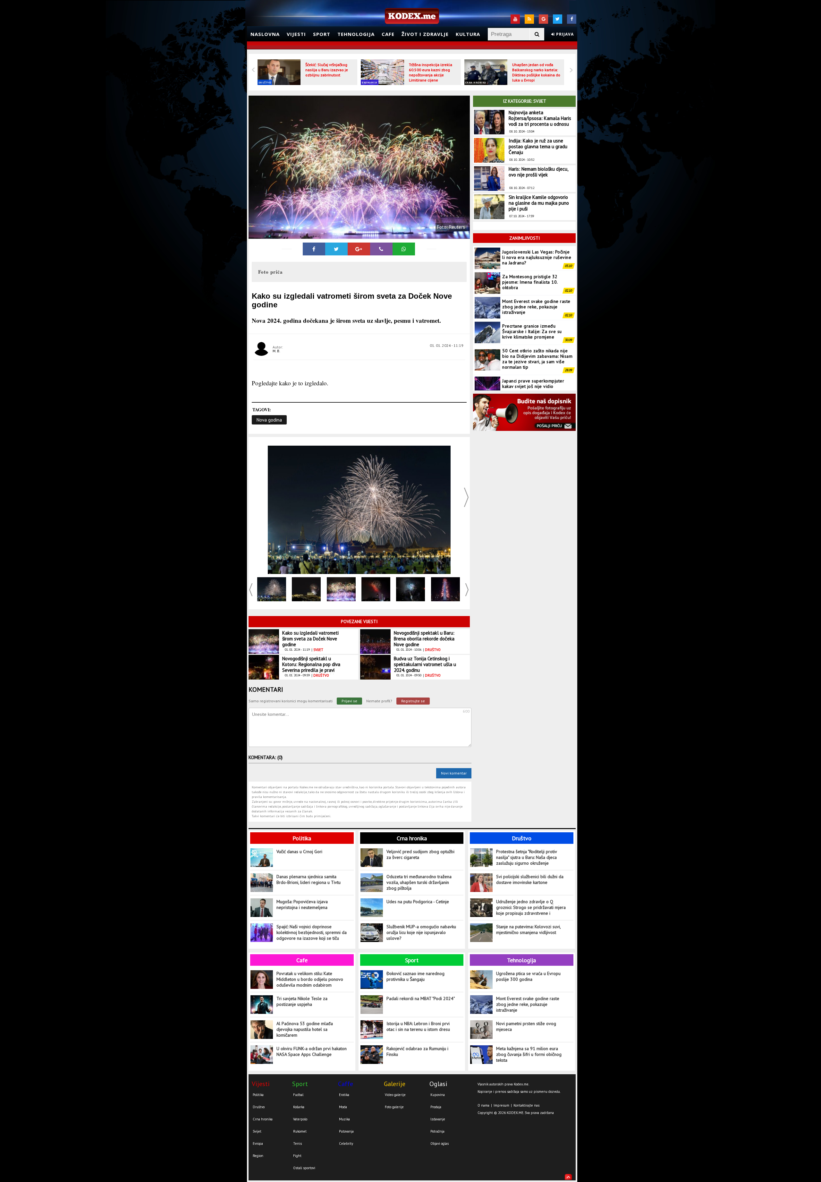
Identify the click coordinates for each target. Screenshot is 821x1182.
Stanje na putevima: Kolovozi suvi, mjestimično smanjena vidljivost (528, 929)
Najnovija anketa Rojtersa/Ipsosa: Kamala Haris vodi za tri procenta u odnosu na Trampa (540, 121)
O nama (483, 1105)
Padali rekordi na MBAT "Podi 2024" (420, 998)
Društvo (264, 82)
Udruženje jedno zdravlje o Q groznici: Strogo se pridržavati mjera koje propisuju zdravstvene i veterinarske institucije (531, 907)
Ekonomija (369, 82)
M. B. (276, 350)
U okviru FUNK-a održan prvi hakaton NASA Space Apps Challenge (311, 1051)
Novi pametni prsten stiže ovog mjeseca (526, 1026)
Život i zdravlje (425, 34)
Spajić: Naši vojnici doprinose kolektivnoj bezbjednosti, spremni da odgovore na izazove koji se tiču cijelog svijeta (311, 932)
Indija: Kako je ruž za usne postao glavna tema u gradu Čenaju (538, 146)
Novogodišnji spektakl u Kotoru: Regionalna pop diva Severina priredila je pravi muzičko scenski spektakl (311, 667)
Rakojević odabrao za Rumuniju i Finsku (417, 1051)
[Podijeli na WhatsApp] (404, 249)
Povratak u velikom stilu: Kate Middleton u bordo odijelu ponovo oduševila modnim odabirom (309, 979)
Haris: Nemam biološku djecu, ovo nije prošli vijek (538, 172)
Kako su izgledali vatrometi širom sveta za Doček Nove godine (310, 638)
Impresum (501, 1105)
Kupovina (437, 1094)
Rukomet (300, 1131)
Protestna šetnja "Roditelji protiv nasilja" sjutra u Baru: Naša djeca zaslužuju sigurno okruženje (526, 857)
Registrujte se (413, 700)
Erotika (344, 1094)
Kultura (468, 34)
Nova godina (269, 420)
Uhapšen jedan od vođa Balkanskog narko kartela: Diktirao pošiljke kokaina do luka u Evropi (536, 72)
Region (258, 1155)
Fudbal (298, 1094)
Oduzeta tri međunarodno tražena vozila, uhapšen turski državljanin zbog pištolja (419, 882)
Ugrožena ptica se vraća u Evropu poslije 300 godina (528, 976)
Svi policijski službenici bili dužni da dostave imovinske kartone (529, 879)
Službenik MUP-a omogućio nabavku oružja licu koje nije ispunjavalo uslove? (421, 932)
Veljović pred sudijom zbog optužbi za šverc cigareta (420, 854)
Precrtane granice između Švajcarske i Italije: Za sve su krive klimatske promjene (532, 306)
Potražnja (437, 1131)
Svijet (257, 1131)
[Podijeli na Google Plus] (359, 249)
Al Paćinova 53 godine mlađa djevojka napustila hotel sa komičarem (304, 1029)
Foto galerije (394, 1107)
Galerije (394, 1084)
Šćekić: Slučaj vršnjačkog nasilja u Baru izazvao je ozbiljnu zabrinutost (326, 69)
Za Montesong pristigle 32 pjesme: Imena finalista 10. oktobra (530, 257)
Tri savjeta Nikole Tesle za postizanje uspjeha (301, 1001)
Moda (343, 1107)
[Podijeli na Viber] (381, 249)
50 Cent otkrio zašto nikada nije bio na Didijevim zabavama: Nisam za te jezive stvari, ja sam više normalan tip (537, 334)
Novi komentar (454, 773)
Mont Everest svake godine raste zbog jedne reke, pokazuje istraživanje (536, 282)
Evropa (258, 1143)
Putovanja (346, 1131)
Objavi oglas (439, 1143)
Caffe (345, 1084)
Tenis (297, 1143)
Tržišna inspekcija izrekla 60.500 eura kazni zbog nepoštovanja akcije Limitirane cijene (430, 72)
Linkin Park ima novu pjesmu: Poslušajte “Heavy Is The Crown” (536, 383)
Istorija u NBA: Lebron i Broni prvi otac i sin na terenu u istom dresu (418, 1026)
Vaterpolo (300, 1119)
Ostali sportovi (304, 1168)
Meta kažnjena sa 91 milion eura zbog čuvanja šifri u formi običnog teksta (529, 1054)
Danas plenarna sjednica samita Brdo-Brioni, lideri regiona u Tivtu (308, 879)
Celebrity (346, 1143)
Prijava (564, 34)
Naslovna (265, 34)
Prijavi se (349, 700)
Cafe (388, 34)
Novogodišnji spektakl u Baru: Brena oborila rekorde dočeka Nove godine (424, 638)
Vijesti (296, 34)
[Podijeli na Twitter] (336, 249)
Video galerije (395, 1094)
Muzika (344, 1119)
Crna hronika (475, 82)
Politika (301, 838)
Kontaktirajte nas (526, 1105)
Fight (297, 1155)
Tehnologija (356, 34)
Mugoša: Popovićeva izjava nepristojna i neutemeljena (302, 904)
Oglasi (438, 1084)
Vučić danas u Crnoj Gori (299, 851)
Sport (321, 34)
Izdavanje (437, 1119)
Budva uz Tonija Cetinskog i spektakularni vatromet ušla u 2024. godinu (425, 664)
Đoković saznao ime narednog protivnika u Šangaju (415, 976)
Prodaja (435, 1107)
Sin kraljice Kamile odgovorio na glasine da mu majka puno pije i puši (539, 203)
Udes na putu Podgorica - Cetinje (417, 901)
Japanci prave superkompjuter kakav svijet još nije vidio (533, 358)
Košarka (298, 1107)
